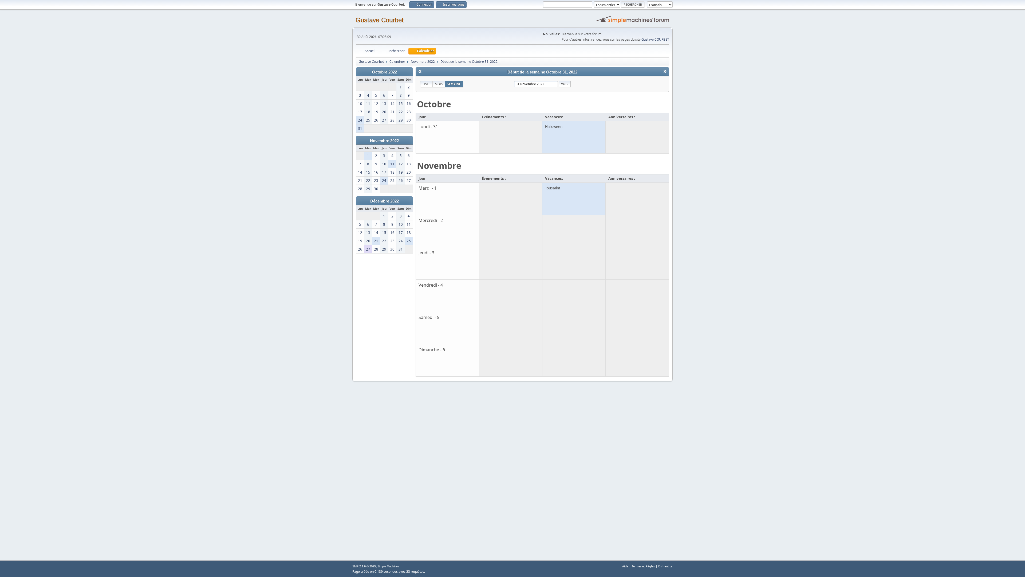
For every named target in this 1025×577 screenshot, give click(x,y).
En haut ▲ (665, 566)
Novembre (439, 165)
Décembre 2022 (384, 201)
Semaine (454, 84)
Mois (439, 84)
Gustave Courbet (380, 20)
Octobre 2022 (384, 72)
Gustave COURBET (655, 39)
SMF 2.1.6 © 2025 (364, 566)
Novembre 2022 (384, 141)
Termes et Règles (643, 566)
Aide (625, 566)
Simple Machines (388, 566)
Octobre (434, 104)
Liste (426, 84)
